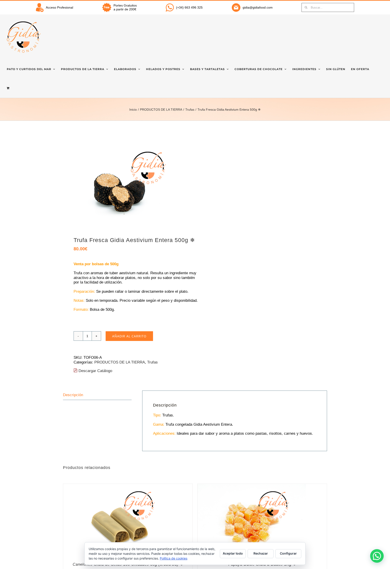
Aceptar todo (233, 553)
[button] (377, 556)
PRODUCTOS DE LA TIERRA (119, 362)
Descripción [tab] (73, 395)
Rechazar (260, 553)
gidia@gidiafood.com (258, 7)
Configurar (288, 553)
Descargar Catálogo (94, 371)
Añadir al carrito (129, 336)
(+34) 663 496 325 (189, 7)
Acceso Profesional (59, 7)
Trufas (152, 362)
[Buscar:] (328, 7)
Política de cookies (173, 558)
